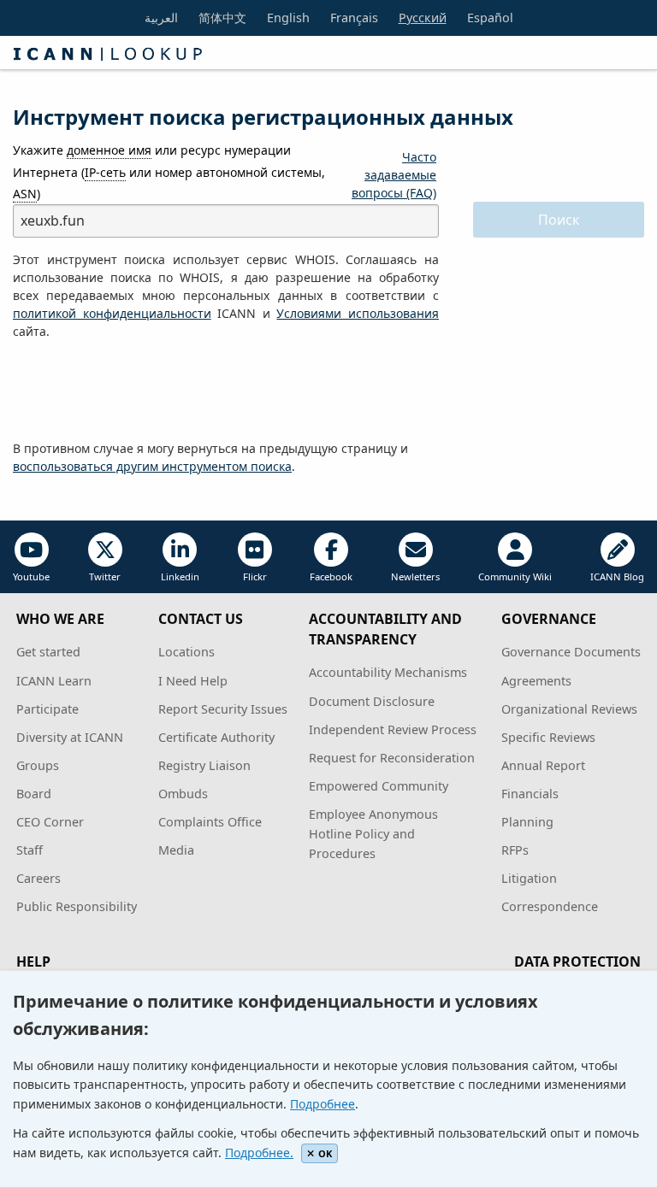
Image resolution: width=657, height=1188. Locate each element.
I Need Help (193, 681)
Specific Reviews (548, 737)
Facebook (331, 576)
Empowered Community (378, 786)
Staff (29, 850)
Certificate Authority (216, 737)
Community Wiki (515, 576)
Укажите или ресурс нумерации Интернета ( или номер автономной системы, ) (169, 171)
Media (176, 850)
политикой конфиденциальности (112, 313)
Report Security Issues (222, 709)
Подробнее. (259, 1152)
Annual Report (543, 765)
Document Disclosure (372, 701)
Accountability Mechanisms (388, 672)
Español (490, 17)
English (288, 17)
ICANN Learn (54, 681)
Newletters (415, 576)
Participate (47, 709)
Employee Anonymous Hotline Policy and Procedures (373, 834)
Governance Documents (571, 652)
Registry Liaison (204, 765)
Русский (423, 17)
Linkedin (180, 576)
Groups (37, 765)
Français (354, 17)
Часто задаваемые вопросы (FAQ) (394, 175)
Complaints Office (210, 822)
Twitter (105, 576)
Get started (48, 652)
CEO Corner (50, 822)
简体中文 (222, 17)
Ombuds (183, 793)
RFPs (515, 850)
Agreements (536, 681)
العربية (161, 17)
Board (33, 793)
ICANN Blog (617, 576)
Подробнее (322, 1104)
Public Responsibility (76, 906)
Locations (186, 652)
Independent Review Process (392, 729)
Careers (38, 878)
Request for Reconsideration (392, 758)
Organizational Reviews (569, 709)
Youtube (31, 576)
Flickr (255, 576)
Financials (530, 793)
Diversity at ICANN (69, 737)
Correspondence (549, 906)
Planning (527, 822)
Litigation (529, 878)
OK (325, 1153)
